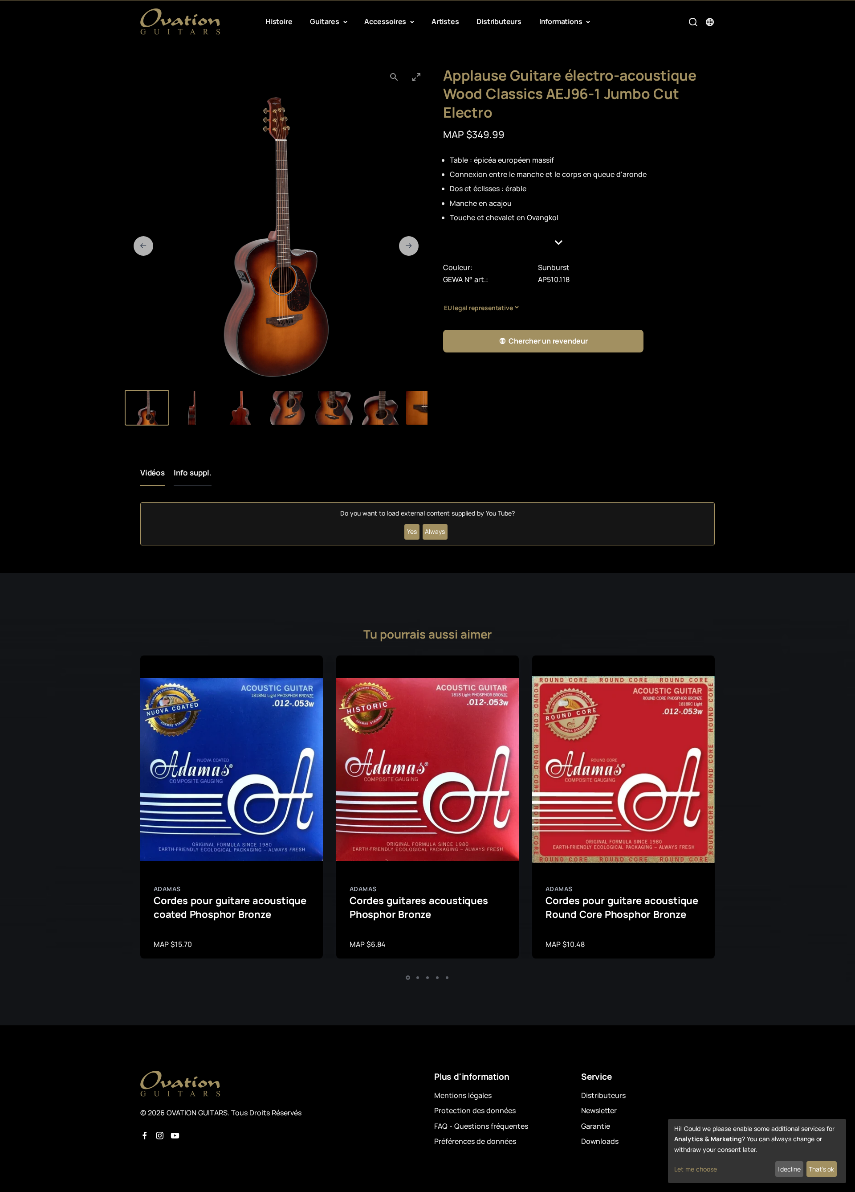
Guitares (325, 21)
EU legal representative (478, 307)
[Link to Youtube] (175, 1136)
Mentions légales (463, 1095)
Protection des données (475, 1110)
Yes (412, 531)
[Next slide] (409, 246)
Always (435, 531)
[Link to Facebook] (144, 1136)
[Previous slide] (143, 246)
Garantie (595, 1126)
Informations (561, 21)
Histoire (278, 21)
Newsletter (599, 1110)
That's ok (821, 1169)
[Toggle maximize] (416, 76)
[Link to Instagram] (159, 1136)
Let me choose (695, 1169)
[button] (579, 242)
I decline (789, 1169)
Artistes (445, 21)
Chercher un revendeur (548, 341)
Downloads (600, 1141)
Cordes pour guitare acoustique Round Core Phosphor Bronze (622, 907)
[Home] (180, 21)
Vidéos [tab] (152, 472)
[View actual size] (394, 76)
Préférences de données (475, 1141)
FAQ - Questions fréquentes (481, 1126)
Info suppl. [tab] (193, 472)
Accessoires (386, 21)
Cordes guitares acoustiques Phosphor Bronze (419, 907)
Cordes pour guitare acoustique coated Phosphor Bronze (230, 907)
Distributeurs (498, 21)
